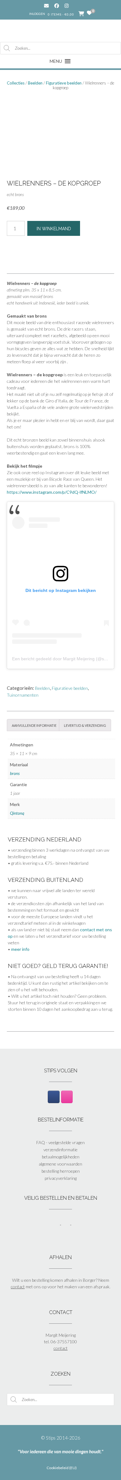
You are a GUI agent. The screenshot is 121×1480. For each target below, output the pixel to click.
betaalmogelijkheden (60, 1156)
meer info (20, 949)
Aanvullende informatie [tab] (34, 725)
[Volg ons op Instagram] (71, 5)
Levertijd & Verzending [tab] (85, 725)
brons (15, 773)
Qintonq (17, 813)
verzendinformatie (60, 1149)
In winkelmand (54, 228)
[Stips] (60, 30)
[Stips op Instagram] (67, 1097)
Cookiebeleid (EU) (62, 1468)
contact (18, 1286)
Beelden (35, 82)
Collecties (16, 82)
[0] (89, 13)
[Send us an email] (46, 5)
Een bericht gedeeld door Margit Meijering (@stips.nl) (64, 658)
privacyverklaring (61, 1178)
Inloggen (37, 14)
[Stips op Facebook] (53, 1097)
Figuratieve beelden (64, 82)
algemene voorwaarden (60, 1163)
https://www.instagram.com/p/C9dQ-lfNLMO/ (51, 492)
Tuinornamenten (22, 695)
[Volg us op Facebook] (56, 5)
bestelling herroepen (61, 1171)
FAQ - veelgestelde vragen (60, 1142)
